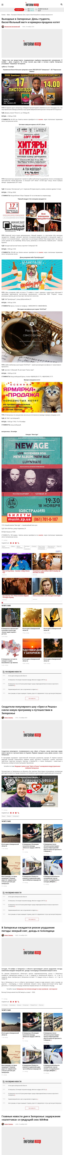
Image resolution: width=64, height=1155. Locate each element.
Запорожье (15, 816)
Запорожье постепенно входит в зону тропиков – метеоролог (37, 989)
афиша (13, 546)
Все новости (32, 698)
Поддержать (19, 9)
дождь (19, 1005)
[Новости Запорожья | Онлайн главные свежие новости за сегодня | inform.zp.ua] (32, 4)
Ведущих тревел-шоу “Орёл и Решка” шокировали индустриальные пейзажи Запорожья (37, 767)
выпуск (9, 816)
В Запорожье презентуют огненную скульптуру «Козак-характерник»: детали (10, 631)
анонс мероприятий (5, 546)
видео (3, 816)
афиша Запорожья (19, 546)
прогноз (41, 1005)
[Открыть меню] (2, 5)
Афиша (8, 14)
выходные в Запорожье (27, 547)
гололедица (12, 1005)
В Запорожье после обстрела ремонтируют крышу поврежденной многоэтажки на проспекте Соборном (53, 847)
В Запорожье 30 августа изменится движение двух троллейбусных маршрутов (32, 878)
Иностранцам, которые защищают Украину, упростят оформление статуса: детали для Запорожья (9, 880)
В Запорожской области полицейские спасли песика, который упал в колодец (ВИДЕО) (51, 879)
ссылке (40, 119)
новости (59, 546)
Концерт (34, 546)
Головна (3, 14)
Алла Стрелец (9, 717)
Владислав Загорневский (12, 26)
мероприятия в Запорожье (51, 546)
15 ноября (4, 1005)
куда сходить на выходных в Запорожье (41, 547)
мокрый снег (34, 1005)
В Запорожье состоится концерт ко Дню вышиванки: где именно (10, 660)
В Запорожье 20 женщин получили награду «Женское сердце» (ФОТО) (31, 846)
